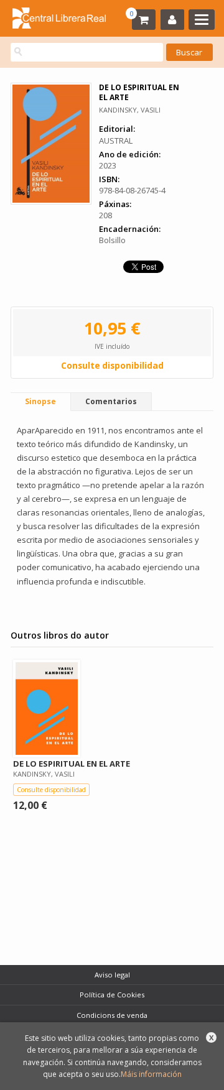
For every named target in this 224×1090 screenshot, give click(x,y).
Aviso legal (112, 974)
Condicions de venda (112, 1015)
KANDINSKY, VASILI (130, 109)
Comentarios (111, 401)
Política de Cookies (112, 994)
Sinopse (40, 401)
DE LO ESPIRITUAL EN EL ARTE (71, 763)
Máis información (151, 1074)
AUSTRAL (116, 140)
